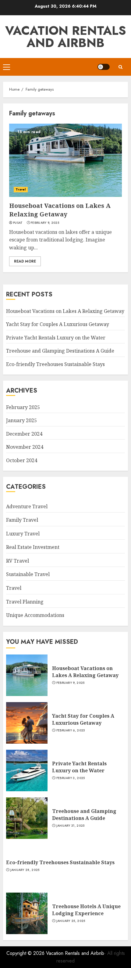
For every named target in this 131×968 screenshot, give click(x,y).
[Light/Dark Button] (103, 67)
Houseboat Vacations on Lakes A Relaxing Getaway (60, 209)
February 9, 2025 (45, 223)
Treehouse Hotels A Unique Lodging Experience (86, 909)
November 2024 (24, 447)
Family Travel (22, 520)
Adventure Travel (27, 506)
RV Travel (17, 560)
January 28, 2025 (25, 870)
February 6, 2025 (70, 730)
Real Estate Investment (32, 547)
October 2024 (21, 460)
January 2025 (21, 420)
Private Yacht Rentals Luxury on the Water (55, 337)
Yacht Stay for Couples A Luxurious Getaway (57, 324)
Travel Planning (25, 601)
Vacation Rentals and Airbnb (65, 37)
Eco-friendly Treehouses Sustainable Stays (55, 364)
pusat (18, 223)
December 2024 (24, 433)
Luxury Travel (23, 533)
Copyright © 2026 (26, 953)
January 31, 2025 (70, 826)
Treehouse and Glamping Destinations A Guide (60, 350)
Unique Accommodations (35, 615)
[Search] (120, 67)
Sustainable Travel (28, 574)
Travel (21, 189)
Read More (25, 261)
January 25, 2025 (70, 921)
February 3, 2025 (70, 778)
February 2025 (23, 407)
